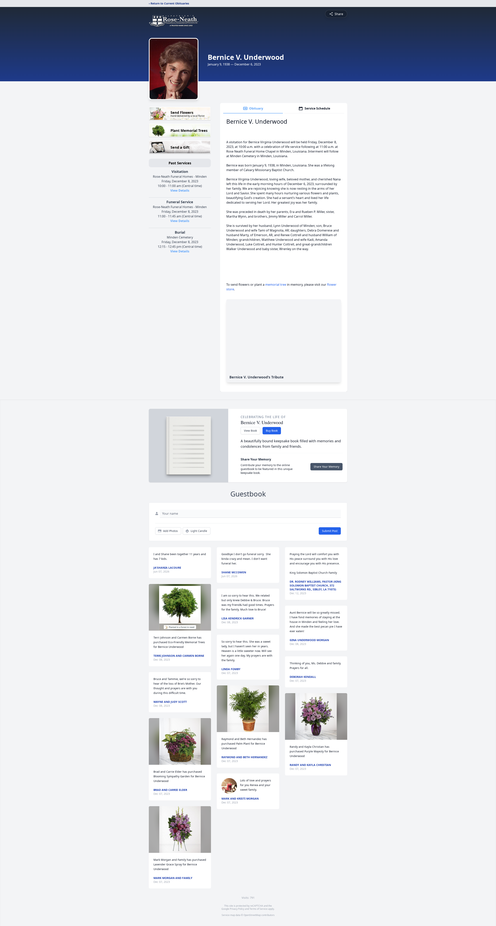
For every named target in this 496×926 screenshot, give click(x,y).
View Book (250, 430)
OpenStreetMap (252, 915)
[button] (180, 607)
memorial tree (275, 284)
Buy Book (272, 430)
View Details (179, 190)
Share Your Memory (326, 466)
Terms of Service (259, 909)
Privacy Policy (237, 909)
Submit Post (330, 531)
